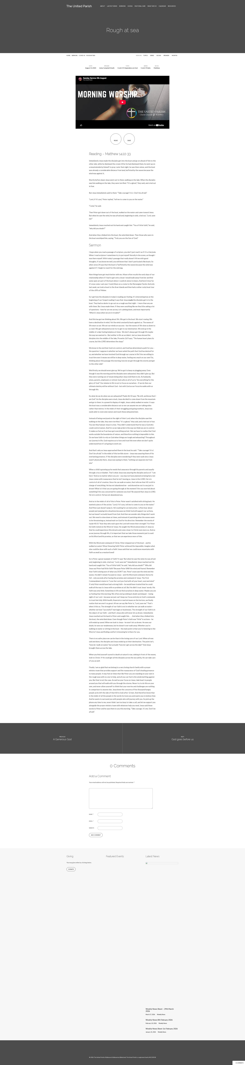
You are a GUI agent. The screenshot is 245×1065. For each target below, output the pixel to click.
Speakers (166, 55)
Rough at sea (91, 55)
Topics (145, 55)
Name (91, 814)
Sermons (122, 6)
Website (91, 828)
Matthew (157, 68)
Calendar (162, 6)
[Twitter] (125, 1049)
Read (116, 140)
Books (159, 55)
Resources (172, 6)
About (102, 6)
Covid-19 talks (146, 68)
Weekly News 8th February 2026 (159, 1020)
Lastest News (112, 6)
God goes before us (183, 739)
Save (129, 140)
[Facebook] (120, 1049)
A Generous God (62, 739)
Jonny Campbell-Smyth (106, 68)
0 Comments (239, 1063)
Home (68, 55)
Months (174, 55)
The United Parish (79, 6)
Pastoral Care (140, 6)
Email (91, 821)
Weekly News (161, 1014)
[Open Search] (177, 6)
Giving (130, 6)
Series (152, 55)
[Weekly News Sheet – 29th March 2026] (162, 1004)
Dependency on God (131, 68)
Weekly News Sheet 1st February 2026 (162, 1029)
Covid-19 (82, 55)
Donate (71, 869)
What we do (152, 6)
